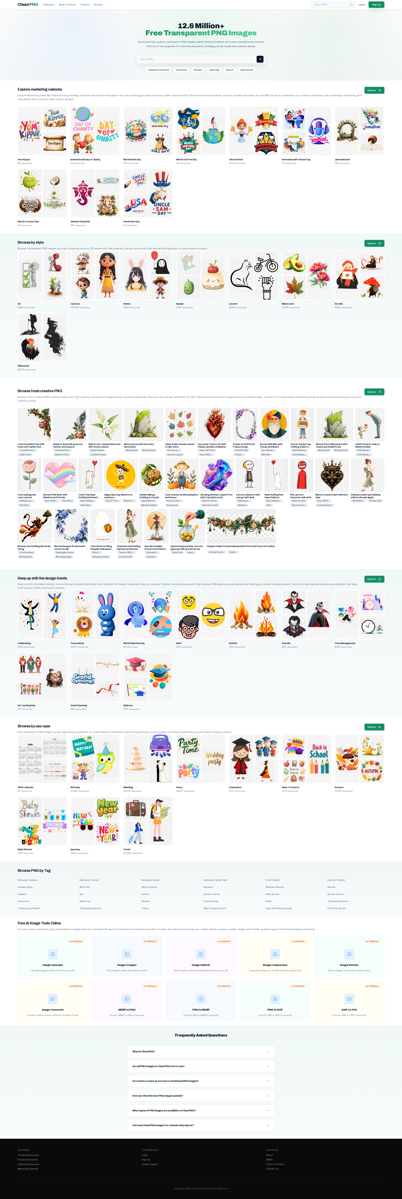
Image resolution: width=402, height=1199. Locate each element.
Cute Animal (77, 643)
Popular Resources (28, 1159)
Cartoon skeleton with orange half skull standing (248, 497)
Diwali (268, 901)
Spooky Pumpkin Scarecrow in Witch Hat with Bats (155, 549)
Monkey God (25, 556)
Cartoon (75, 304)
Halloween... (244, 500)
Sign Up (146, 1159)
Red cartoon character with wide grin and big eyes (300, 497)
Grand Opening (79, 705)
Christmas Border (336, 908)
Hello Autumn (246, 70)
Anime (126, 304)
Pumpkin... (151, 556)
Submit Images (150, 1164)
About (269, 1155)
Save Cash (177, 552)
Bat (81, 894)
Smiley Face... (26, 500)
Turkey (145, 908)
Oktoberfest (236, 159)
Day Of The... (112, 500)
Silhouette (23, 366)
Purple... (239, 454)
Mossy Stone (148, 450)
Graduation (235, 787)
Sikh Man (266, 454)
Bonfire (233, 643)
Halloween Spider (150, 880)
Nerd (179, 643)
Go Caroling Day (26, 705)
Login (145, 1155)
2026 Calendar (25, 787)
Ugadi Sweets (148, 500)
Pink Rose (24, 505)
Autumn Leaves (175, 454)
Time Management (345, 643)
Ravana (145, 901)
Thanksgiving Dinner (337, 901)
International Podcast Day (296, 159)
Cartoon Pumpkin (336, 880)
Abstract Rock (209, 500)
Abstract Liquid (210, 505)
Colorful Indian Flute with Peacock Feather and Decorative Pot (31, 447)
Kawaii (179, 304)
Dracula (286, 643)
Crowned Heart (324, 505)
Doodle (339, 304)
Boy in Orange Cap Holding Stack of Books (301, 447)
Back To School (290, 787)
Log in (362, 4)
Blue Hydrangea (64, 556)
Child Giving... (363, 450)
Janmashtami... (27, 450)
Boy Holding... (299, 454)
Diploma (127, 705)
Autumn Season (335, 894)
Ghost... (96, 552)
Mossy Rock (132, 450)
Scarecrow (172, 505)
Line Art (233, 304)
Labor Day (214, 70)
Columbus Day (211, 901)
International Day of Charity (85, 159)
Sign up (376, 4)
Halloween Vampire (28, 880)
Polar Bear (85, 505)
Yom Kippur (24, 159)
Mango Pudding (149, 505)
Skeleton (242, 505)
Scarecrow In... (174, 500)
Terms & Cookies (275, 1164)
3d (19, 304)
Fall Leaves (181, 70)
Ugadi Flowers (97, 450)
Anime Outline (299, 500)
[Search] (351, 4)
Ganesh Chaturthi (80, 221)
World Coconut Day (28, 221)
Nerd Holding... (300, 450)
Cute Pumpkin (273, 880)
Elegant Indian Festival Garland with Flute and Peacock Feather (241, 546)
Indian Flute (25, 454)
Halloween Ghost (100, 556)
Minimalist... (359, 500)
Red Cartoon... (299, 505)
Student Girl (375, 500)
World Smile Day (132, 159)
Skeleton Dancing (275, 887)
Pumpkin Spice (25, 887)
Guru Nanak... (268, 450)
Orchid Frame (241, 450)
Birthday (75, 787)
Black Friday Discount (215, 908)
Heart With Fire (207, 450)
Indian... (233, 552)
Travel (126, 849)
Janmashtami (342, 159)
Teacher (85, 4)
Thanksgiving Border (90, 908)
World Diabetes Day (134, 643)
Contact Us (272, 1168)
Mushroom (85, 901)
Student (198, 70)
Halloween (49, 4)
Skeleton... (129, 500)
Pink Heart (67, 500)
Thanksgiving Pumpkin (29, 908)
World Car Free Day (186, 159)
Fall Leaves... (173, 450)
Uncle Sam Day (131, 221)
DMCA (269, 1159)
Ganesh (230, 70)
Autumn (98, 4)
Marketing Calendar (28, 1168)
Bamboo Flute (62, 454)
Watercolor (288, 304)
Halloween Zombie (89, 880)
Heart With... (206, 454)
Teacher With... (126, 552)
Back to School (67, 4)
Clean (28, 4)
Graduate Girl (125, 556)
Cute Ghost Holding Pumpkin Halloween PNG (101, 549)
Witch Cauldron (149, 887)
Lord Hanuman (26, 552)
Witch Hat (85, 887)
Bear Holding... (87, 500)
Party (179, 787)
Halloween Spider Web (215, 880)
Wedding (128, 787)
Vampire (22, 894)
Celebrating (24, 643)
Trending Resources (28, 1155)
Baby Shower (25, 849)
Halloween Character (159, 70)
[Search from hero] (260, 59)
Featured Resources (28, 1164)
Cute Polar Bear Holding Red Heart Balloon (88, 497)
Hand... (190, 552)
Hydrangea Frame (64, 552)
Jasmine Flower (98, 454)
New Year (75, 849)
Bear (268, 505)
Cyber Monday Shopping (279, 908)
